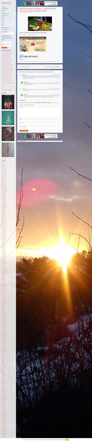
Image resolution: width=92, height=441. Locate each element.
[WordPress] (33, 56)
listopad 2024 (4, 188)
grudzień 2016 (4, 316)
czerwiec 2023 (4, 211)
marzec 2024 (4, 199)
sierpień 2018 (4, 289)
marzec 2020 (4, 263)
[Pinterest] (26, 56)
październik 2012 (4, 383)
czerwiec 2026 (4, 162)
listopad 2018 (4, 285)
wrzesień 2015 (4, 336)
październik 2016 (4, 318)
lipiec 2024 (3, 193)
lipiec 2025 (3, 177)
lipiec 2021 (3, 242)
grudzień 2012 (4, 380)
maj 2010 (3, 422)
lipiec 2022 (3, 226)
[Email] (37, 56)
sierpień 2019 (4, 273)
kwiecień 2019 (4, 278)
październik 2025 (4, 173)
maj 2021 (3, 244)
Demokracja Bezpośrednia (6, 27)
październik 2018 (4, 286)
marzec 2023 (4, 215)
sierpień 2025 (4, 176)
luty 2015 (3, 345)
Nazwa (20, 119)
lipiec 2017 (3, 306)
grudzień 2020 (4, 251)
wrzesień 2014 (4, 352)
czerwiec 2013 (4, 372)
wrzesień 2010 (4, 417)
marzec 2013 (4, 376)
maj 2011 (3, 406)
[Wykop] (22, 56)
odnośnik (53, 61)
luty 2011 (3, 410)
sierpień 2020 (4, 257)
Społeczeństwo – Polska (5, 13)
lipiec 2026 (3, 161)
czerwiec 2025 (4, 179)
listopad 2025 (4, 172)
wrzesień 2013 (4, 368)
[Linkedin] (30, 56)
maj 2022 (3, 228)
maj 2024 (3, 196)
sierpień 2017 (4, 305)
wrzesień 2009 (4, 433)
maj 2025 (3, 180)
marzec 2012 (4, 392)
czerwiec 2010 (4, 421)
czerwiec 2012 (4, 388)
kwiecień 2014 (4, 359)
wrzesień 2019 (4, 271)
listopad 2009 (4, 430)
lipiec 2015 (3, 339)
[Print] (35, 56)
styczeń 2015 (4, 347)
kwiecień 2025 (4, 181)
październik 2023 (4, 205)
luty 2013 (3, 378)
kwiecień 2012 (4, 391)
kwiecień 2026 (4, 165)
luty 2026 (3, 168)
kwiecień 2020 (4, 262)
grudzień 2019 (4, 267)
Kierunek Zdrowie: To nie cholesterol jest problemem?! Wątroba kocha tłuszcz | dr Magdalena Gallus (8, 81)
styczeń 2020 (4, 266)
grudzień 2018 (4, 283)
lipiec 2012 (3, 387)
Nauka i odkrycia (4, 15)
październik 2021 (4, 238)
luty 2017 (3, 313)
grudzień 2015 (4, 332)
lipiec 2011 (3, 403)
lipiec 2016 (3, 322)
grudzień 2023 (4, 203)
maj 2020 (3, 261)
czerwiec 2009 (4, 437)
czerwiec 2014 (4, 356)
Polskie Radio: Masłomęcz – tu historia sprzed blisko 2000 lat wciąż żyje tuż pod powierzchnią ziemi (8, 69)
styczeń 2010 (4, 427)
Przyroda (3, 17)
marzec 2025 (4, 183)
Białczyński (6, 2)
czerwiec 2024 (4, 195)
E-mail (20, 122)
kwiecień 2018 (4, 294)
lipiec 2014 (3, 355)
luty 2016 (3, 329)
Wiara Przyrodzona (5, 29)
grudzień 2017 (4, 300)
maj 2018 (3, 293)
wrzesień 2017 (4, 304)
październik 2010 (4, 415)
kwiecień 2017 (4, 310)
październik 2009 (4, 431)
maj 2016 (3, 325)
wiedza (24, 88)
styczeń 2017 (4, 314)
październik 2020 (4, 254)
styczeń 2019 (4, 282)
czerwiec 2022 (4, 227)
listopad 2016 (4, 317)
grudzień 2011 (4, 396)
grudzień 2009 (4, 429)
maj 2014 (3, 357)
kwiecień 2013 (4, 375)
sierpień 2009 (4, 434)
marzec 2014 (4, 360)
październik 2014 (4, 351)
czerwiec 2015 (4, 340)
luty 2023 (3, 216)
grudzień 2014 (4, 348)
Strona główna (4, 6)
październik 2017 (4, 302)
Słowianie (3, 12)
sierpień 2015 (4, 337)
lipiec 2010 (3, 419)
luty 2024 (3, 200)
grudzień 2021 (4, 235)
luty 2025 (3, 184)
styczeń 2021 (4, 250)
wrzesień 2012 (4, 384)
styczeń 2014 (4, 363)
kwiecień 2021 (4, 246)
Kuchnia (3, 24)
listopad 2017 (4, 301)
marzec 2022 (4, 231)
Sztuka (3, 20)
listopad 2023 (4, 204)
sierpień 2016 (4, 321)
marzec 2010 (4, 425)
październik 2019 (4, 270)
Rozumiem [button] (67, 439)
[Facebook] (20, 56)
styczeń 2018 (4, 298)
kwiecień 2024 (4, 197)
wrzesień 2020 (4, 255)
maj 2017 (3, 309)
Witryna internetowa (22, 126)
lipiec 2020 (3, 258)
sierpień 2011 (4, 402)
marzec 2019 (4, 279)
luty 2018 (3, 297)
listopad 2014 (4, 349)
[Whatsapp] (28, 56)
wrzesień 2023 (4, 207)
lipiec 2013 (3, 371)
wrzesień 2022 (4, 223)
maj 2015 (3, 341)
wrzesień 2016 (4, 320)
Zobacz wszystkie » (5, 157)
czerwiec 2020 (4, 259)
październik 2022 (4, 222)
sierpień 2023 (4, 208)
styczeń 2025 (4, 185)
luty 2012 (3, 394)
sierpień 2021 (4, 240)
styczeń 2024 (4, 201)
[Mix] (31, 56)
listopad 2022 (4, 220)
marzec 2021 (4, 247)
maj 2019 (3, 277)
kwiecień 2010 (4, 423)
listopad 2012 (4, 382)
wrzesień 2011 (4, 400)
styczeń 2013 (4, 379)
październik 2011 (4, 399)
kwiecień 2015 (4, 343)
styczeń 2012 (4, 395)
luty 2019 (3, 281)
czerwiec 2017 (4, 308)
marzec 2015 (4, 344)
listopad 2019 (4, 269)
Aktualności (3, 10)
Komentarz (21, 107)
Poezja (3, 22)
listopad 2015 (4, 333)
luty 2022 (3, 232)
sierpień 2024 (4, 192)
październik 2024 (4, 189)
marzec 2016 (4, 328)
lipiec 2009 (3, 435)
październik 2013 (4, 367)
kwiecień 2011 (4, 407)
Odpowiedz (58, 74)
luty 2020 (3, 265)
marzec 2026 (4, 166)
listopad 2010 (4, 414)
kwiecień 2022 (4, 230)
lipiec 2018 (3, 290)
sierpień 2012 (4, 386)
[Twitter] (24, 56)
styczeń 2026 (4, 169)
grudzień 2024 (4, 187)
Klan (2, 25)
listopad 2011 (4, 398)
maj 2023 (3, 212)
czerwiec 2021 (4, 243)
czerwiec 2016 (4, 324)
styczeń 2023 (4, 218)
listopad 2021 (4, 236)
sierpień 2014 (4, 353)
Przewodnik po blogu (5, 8)
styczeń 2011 (4, 411)
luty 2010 (3, 426)
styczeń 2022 (4, 234)
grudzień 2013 (4, 364)
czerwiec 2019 (4, 275)
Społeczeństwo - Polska (37, 61)
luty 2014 (3, 361)
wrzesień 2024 (4, 191)
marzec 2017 (4, 312)
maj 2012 (3, 390)
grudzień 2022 (4, 219)
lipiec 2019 (3, 274)
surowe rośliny (48, 61)
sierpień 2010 (4, 418)
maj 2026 (3, 164)
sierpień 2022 (4, 224)
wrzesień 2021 (4, 239)
